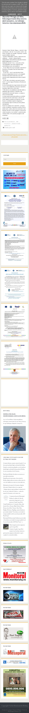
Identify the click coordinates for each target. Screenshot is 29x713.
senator (7, 125)
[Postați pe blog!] (4, 118)
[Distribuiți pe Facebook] (8, 118)
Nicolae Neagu (9, 121)
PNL (17, 121)
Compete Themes (12, 709)
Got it (20, 14)
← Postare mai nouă (6, 135)
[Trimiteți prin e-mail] (3, 118)
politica (7, 123)
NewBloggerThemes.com (14, 711)
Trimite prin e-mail (9, 127)
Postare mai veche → (22, 135)
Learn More (12, 14)
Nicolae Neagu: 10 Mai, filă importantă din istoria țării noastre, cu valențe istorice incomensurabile (14, 19)
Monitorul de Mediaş (21, 706)
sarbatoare (16, 123)
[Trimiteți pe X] (6, 118)
